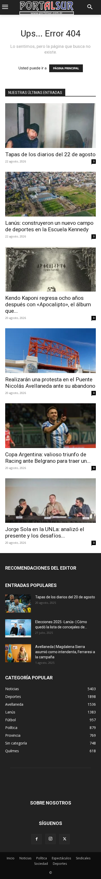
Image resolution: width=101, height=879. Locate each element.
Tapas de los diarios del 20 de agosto (65, 597)
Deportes (60, 863)
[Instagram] (50, 839)
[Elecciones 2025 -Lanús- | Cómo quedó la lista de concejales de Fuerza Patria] (18, 628)
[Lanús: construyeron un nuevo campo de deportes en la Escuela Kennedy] (50, 194)
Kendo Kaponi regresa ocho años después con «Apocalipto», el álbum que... (48, 304)
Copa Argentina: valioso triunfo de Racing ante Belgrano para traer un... (48, 457)
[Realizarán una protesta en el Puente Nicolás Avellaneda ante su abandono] (50, 350)
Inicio (11, 858)
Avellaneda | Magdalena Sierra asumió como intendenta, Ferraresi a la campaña (65, 652)
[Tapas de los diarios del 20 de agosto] (18, 603)
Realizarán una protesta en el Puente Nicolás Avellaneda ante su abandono (50, 382)
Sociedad (41, 863)
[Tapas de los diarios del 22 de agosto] (50, 125)
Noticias (25, 858)
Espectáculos (61, 858)
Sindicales (83, 858)
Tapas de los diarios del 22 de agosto (50, 154)
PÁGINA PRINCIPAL (66, 68)
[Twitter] (64, 839)
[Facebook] (36, 839)
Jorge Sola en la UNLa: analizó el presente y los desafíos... (44, 532)
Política (41, 858)
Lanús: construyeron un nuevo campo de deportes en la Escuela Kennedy (49, 226)
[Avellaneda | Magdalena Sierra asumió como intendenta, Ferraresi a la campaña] (18, 653)
